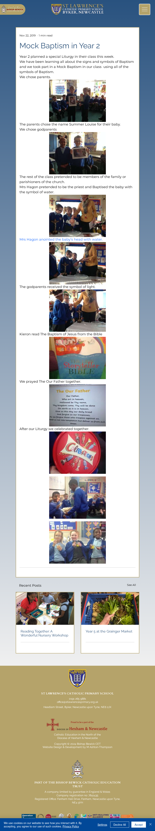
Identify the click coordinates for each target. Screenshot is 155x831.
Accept (139, 824)
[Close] (150, 824)
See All (131, 585)
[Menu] (144, 9)
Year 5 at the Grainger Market (109, 631)
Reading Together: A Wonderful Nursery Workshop (44, 633)
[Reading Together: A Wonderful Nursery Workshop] (45, 608)
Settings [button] (102, 824)
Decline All (119, 824)
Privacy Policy (71, 826)
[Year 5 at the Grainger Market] (110, 608)
